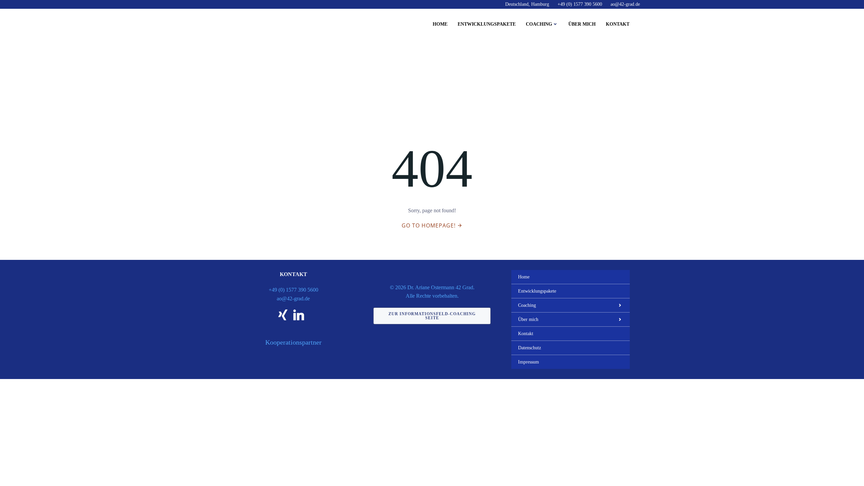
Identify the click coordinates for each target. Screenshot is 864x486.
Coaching (539, 24)
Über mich (582, 24)
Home (440, 24)
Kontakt (617, 24)
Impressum (528, 361)
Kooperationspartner (293, 342)
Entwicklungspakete (487, 24)
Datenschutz (529, 347)
